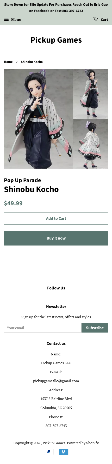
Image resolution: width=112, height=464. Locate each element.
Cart (104, 19)
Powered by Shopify (83, 442)
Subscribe (95, 328)
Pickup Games (56, 40)
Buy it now (56, 238)
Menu (15, 19)
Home (8, 61)
